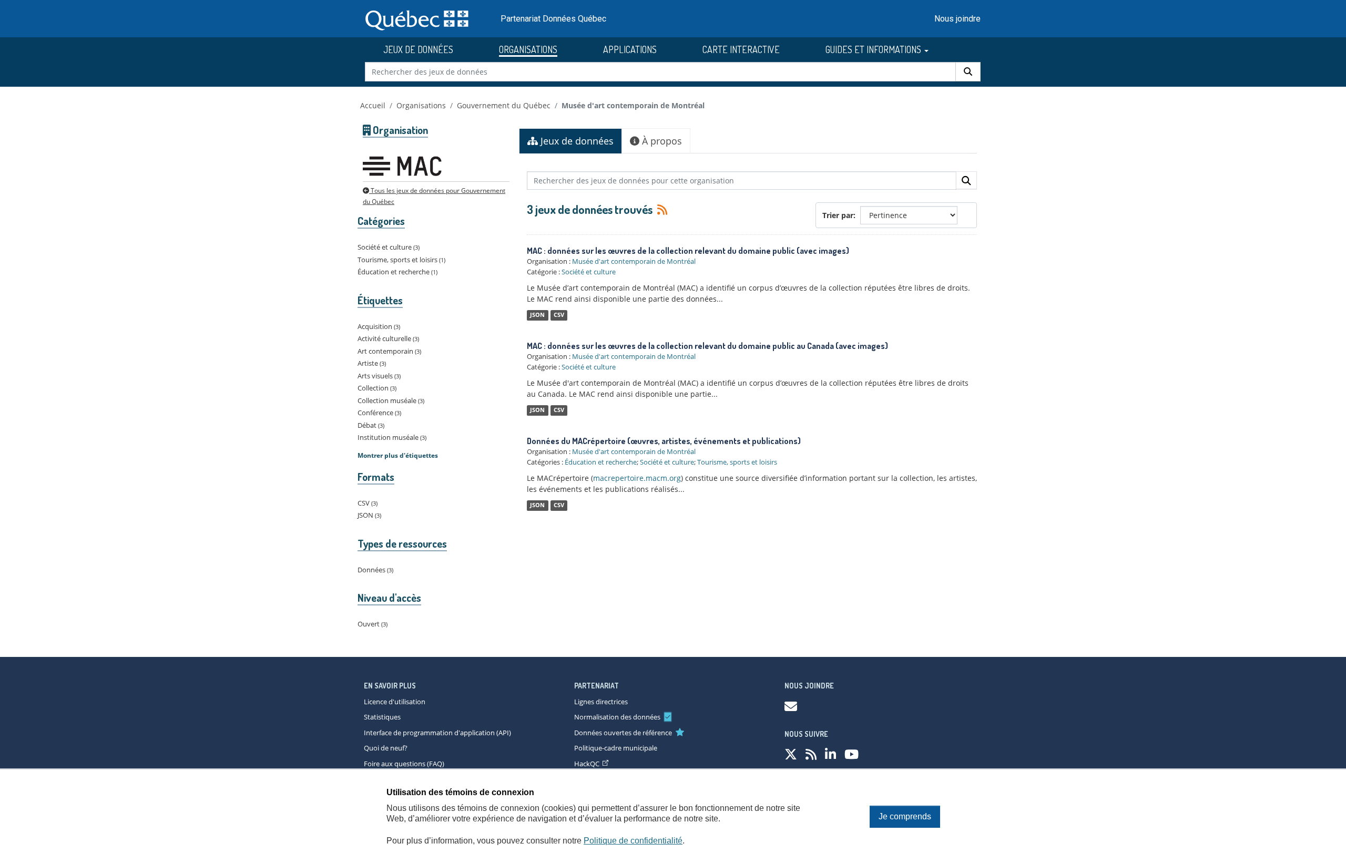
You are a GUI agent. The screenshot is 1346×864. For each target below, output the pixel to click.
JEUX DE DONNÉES (418, 49)
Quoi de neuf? (385, 748)
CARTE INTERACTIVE (741, 49)
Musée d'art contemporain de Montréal (633, 105)
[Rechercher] (968, 71)
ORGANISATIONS (528, 49)
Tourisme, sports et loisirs (737, 462)
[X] (790, 754)
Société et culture (589, 271)
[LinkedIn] (830, 754)
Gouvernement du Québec (503, 105)
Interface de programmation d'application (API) (437, 732)
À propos (660, 141)
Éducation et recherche (601, 462)
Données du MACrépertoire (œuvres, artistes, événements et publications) (664, 441)
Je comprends (905, 816)
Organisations (421, 105)
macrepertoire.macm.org (637, 478)
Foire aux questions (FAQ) (404, 763)
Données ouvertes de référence (623, 732)
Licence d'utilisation (394, 701)
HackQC (586, 763)
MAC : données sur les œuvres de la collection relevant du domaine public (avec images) (688, 250)
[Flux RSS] (661, 209)
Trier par (837, 215)
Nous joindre (957, 19)
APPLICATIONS (630, 49)
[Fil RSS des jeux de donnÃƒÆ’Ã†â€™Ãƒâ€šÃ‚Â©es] (811, 754)
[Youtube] (851, 754)
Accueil (372, 105)
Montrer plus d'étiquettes (398, 455)
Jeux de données (576, 141)
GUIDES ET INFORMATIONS (874, 49)
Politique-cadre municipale (615, 748)
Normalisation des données (617, 717)
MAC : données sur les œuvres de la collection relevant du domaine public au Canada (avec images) (707, 346)
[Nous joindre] (790, 706)
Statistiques (382, 717)
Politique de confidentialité (633, 840)
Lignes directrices (601, 701)
